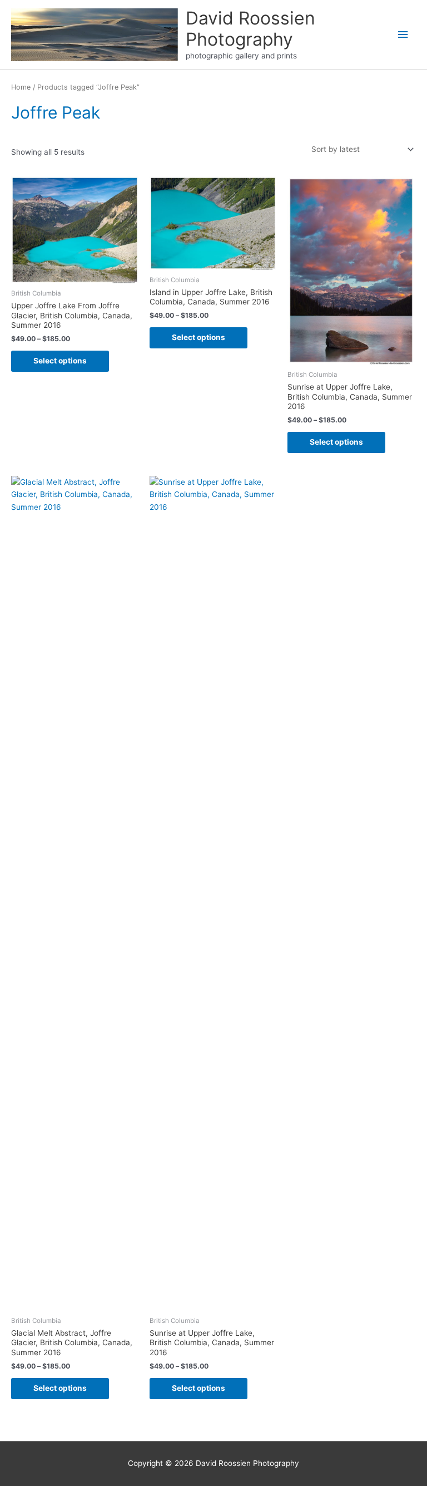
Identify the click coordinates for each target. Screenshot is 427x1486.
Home (21, 87)
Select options (60, 360)
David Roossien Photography (250, 28)
